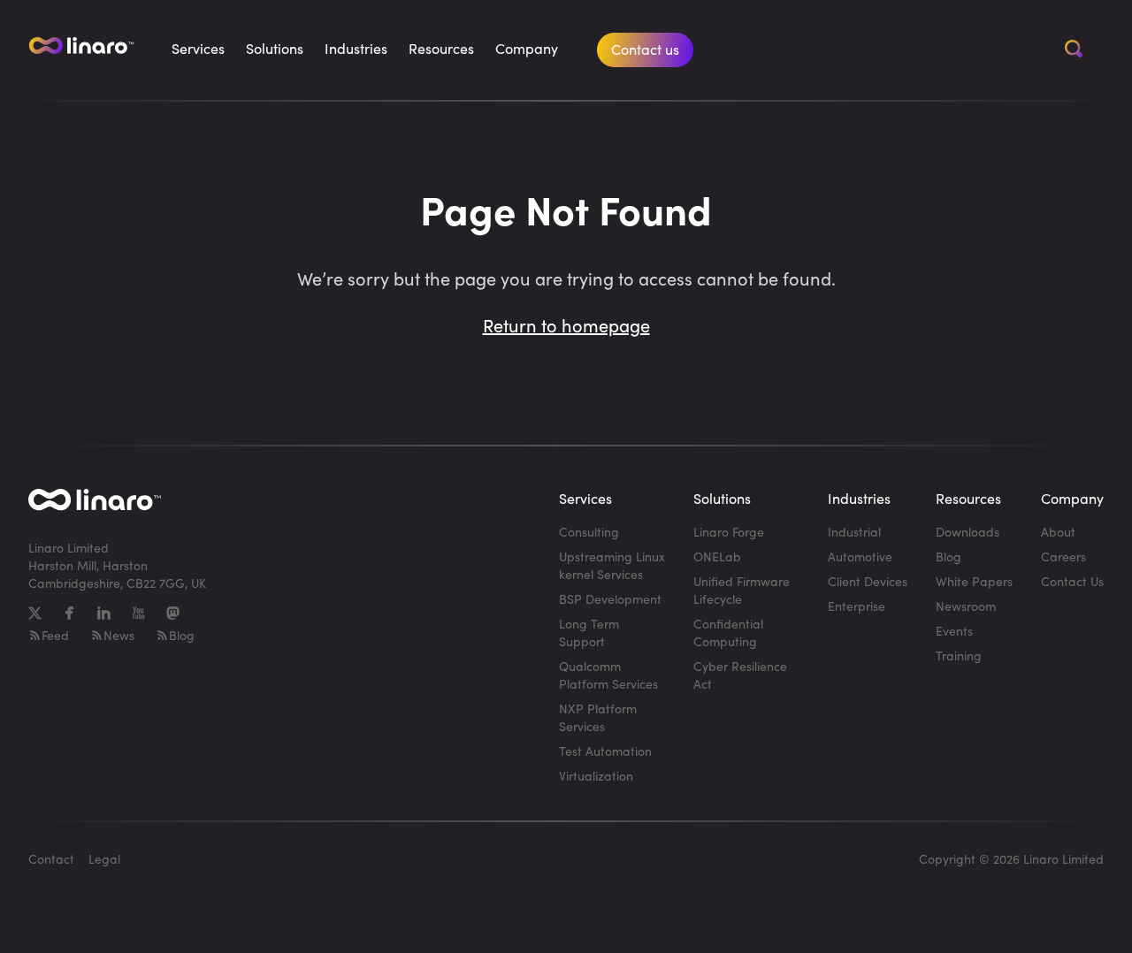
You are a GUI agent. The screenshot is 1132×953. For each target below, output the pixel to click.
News (118, 635)
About (1058, 531)
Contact (51, 858)
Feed (55, 635)
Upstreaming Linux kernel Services (612, 565)
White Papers (974, 581)
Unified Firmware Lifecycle (741, 590)
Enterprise (856, 606)
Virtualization (596, 775)
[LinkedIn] (104, 613)
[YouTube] (138, 613)
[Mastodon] (173, 613)
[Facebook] (69, 613)
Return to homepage (566, 325)
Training (959, 655)
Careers (1063, 556)
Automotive (860, 556)
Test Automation (605, 751)
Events (954, 630)
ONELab (717, 556)
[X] (35, 613)
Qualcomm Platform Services (608, 675)
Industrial (854, 531)
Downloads (967, 531)
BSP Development (610, 599)
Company (526, 48)
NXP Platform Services (598, 717)
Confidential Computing (728, 632)
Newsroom (966, 606)
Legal (104, 858)
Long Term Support (589, 632)
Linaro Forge (728, 531)
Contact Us (1072, 581)
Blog (182, 635)
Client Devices (867, 581)
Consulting (589, 531)
